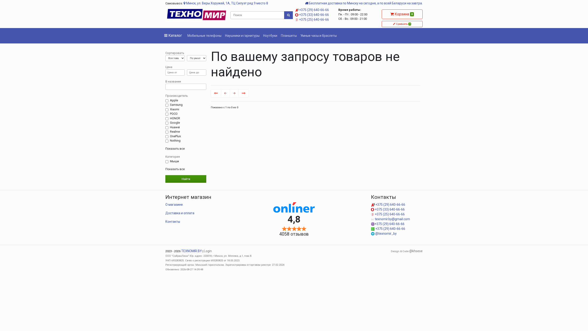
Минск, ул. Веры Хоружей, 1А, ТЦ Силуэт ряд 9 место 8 (226, 3)
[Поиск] (288, 15)
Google (175, 122)
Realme (175, 131)
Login (208, 251)
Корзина (403, 14)
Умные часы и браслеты (318, 35)
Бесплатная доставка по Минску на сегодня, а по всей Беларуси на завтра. (365, 3)
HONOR (175, 118)
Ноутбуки (270, 35)
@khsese (416, 251)
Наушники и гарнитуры (242, 35)
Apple (174, 100)
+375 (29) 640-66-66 (313, 10)
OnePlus (175, 136)
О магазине (174, 204)
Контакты (172, 221)
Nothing (175, 140)
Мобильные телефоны (204, 35)
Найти (186, 179)
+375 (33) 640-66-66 (313, 15)
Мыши (174, 161)
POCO (174, 113)
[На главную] (196, 14)
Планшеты (289, 35)
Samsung (176, 104)
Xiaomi (174, 109)
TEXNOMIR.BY (191, 251)
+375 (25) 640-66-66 (313, 19)
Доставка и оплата (179, 213)
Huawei (175, 127)
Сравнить (402, 24)
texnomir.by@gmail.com (392, 219)
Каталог (174, 35)
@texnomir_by (386, 233)
